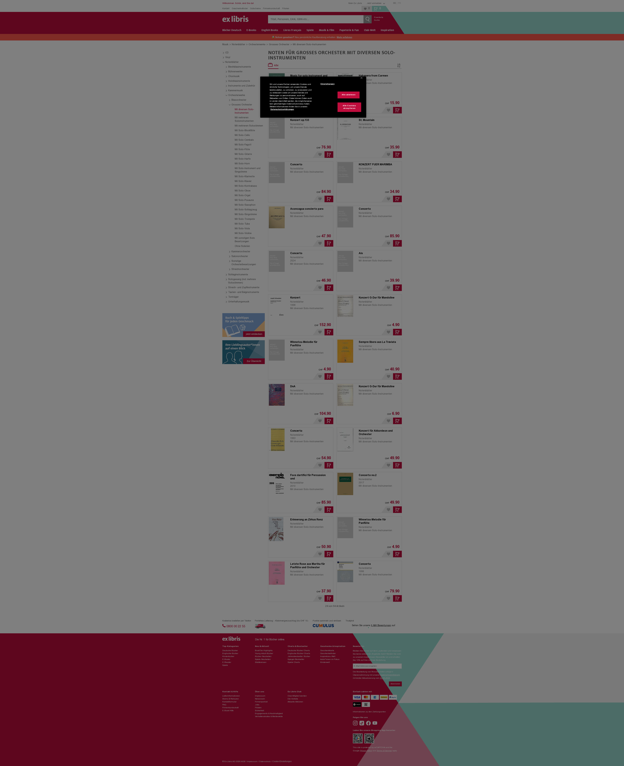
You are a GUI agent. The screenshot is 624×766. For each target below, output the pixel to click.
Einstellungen (327, 84)
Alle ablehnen (348, 95)
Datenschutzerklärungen (282, 109)
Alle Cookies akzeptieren (349, 107)
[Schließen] (361, 77)
